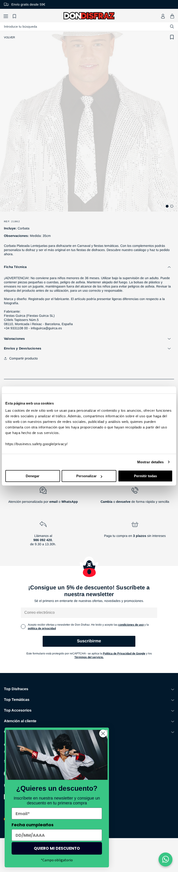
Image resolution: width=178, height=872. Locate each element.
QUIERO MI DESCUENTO (57, 848)
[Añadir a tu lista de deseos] (172, 37)
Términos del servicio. (89, 657)
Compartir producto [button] (23, 358)
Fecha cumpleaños (33, 825)
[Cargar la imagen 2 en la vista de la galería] (172, 206)
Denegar (32, 476)
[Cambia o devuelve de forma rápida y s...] (135, 496)
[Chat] (165, 859)
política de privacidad (42, 628)
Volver (9, 37)
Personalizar (86, 476)
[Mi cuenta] (163, 16)
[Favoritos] (15, 16)
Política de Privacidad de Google (124, 653)
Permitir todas (145, 476)
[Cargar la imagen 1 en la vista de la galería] (167, 206)
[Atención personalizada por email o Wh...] (43, 496)
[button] (5, 16)
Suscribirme (89, 641)
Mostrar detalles (150, 462)
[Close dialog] (103, 733)
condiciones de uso (131, 624)
